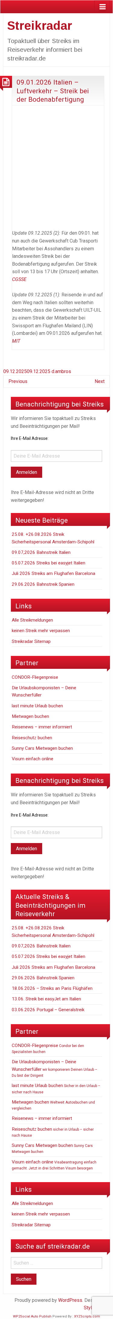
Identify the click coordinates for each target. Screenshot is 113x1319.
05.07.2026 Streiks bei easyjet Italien (48, 563)
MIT (16, 341)
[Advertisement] (56, 166)
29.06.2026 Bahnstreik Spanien (43, 584)
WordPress (70, 1300)
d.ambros (61, 371)
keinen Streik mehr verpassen (41, 630)
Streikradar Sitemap (31, 641)
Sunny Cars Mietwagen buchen (42, 748)
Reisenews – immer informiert (42, 727)
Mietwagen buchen (30, 716)
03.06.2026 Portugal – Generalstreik (48, 1009)
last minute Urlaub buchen (37, 706)
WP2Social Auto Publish (32, 1316)
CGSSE (19, 279)
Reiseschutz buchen (32, 737)
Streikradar (39, 25)
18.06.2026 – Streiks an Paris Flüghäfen (52, 988)
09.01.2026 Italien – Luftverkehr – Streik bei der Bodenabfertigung (53, 90)
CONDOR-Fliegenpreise (35, 677)
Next (100, 381)
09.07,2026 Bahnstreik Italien (41, 552)
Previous (17, 381)
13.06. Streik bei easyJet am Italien (46, 999)
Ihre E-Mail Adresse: (30, 438)
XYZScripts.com (87, 1316)
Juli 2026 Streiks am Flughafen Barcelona (53, 573)
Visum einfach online (32, 758)
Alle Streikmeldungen (32, 620)
